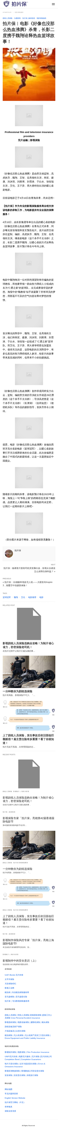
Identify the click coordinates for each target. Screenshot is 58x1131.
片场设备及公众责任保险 (15, 1031)
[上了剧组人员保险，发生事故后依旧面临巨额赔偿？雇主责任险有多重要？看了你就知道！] (29, 716)
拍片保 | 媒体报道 (28, 18)
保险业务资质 (10, 1111)
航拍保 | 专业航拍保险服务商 (17, 992)
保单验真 (8, 1107)
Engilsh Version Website (15, 1098)
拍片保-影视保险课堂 (20, 862)
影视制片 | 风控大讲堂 (21, 791)
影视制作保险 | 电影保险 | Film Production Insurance (27, 1052)
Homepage (7, 12)
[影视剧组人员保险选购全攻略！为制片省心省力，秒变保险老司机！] (29, 624)
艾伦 (23, 597)
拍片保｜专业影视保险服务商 (17, 1001)
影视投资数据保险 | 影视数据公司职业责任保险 (24, 1071)
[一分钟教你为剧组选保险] (29, 672)
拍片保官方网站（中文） (15, 1102)
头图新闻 (17, 18)
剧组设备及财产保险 (13, 1026)
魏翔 (16, 597)
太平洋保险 (9, 979)
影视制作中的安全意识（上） (20, 960)
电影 (41, 597)
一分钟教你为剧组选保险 (17, 691)
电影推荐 (32, 597)
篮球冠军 (7, 597)
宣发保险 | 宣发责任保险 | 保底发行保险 (21, 1075)
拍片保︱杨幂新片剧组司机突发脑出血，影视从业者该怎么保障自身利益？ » (29, 570)
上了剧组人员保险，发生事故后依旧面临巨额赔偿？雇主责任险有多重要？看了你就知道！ (28, 739)
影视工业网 (9, 988)
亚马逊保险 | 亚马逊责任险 (16, 997)
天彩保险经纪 (10, 984)
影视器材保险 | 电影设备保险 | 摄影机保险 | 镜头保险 (27, 1022)
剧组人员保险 (7, 18)
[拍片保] (15, 3)
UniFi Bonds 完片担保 (14, 975)
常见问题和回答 (11, 1094)
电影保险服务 (19, 12)
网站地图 (8, 1089)
